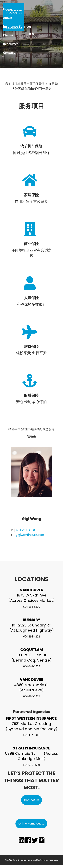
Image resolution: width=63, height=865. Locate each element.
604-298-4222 (31, 636)
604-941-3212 (31, 666)
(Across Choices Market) (31, 600)
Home (7, 9)
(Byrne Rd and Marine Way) (31, 729)
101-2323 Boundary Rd (31, 625)
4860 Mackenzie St (31, 684)
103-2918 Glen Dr (31, 655)
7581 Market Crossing (31, 723)
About (7, 18)
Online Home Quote (31, 824)
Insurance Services (17, 26)
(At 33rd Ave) (31, 690)
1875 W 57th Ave (31, 595)
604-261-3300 (25, 530)
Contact (9, 52)
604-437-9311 (31, 735)
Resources (10, 44)
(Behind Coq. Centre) (31, 660)
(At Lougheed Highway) (31, 630)
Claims (8, 35)
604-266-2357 (31, 696)
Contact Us (31, 800)
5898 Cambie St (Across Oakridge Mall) (31, 756)
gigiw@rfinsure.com (30, 535)
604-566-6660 (31, 765)
